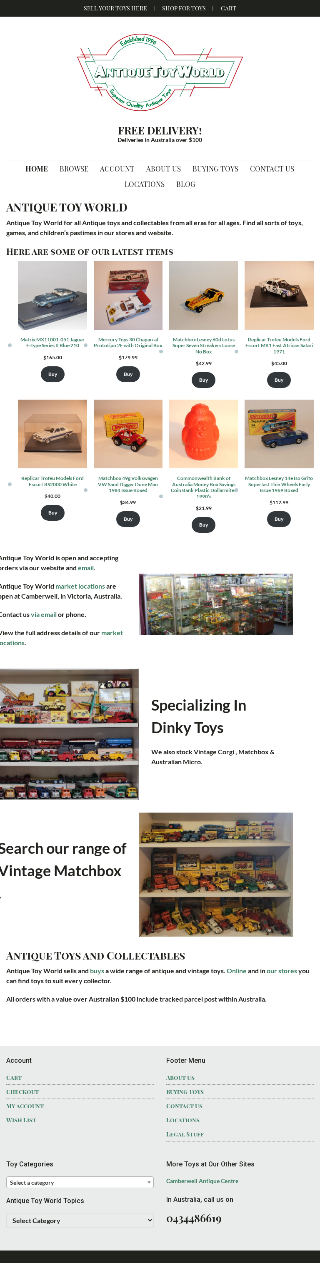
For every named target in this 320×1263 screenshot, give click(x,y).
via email (44, 614)
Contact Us (184, 1106)
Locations (183, 1120)
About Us (180, 1078)
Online (237, 971)
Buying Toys (185, 1092)
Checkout (22, 1092)
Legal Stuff (185, 1134)
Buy (52, 374)
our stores (282, 971)
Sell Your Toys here (115, 8)
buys (97, 971)
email (86, 568)
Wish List (21, 1120)
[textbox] (80, 1182)
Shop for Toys (184, 8)
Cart (228, 8)
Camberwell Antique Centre (202, 1180)
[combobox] (80, 1182)
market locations (80, 586)
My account (25, 1106)
